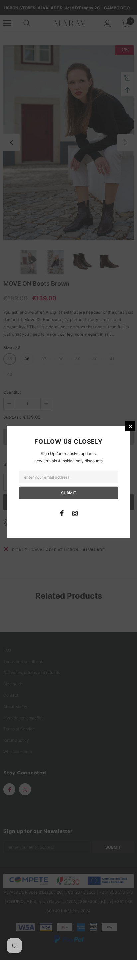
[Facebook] (62, 513)
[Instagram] (75, 513)
